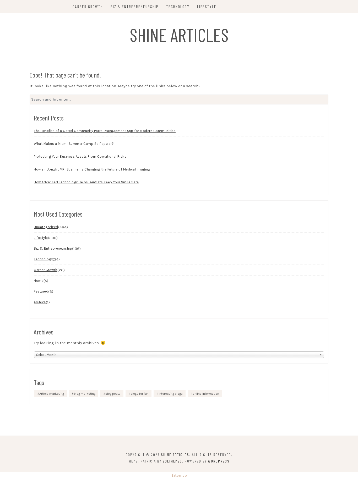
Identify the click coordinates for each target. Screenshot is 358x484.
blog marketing (84, 393)
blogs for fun (140, 393)
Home (39, 281)
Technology (177, 6)
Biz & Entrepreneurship (135, 6)
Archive (40, 302)
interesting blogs (171, 393)
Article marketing (51, 393)
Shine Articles (179, 35)
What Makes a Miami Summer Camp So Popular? (74, 144)
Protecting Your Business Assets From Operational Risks (80, 156)
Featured (41, 291)
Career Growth (88, 6)
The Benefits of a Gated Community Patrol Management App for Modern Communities (105, 131)
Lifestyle (206, 6)
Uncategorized (46, 227)
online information (206, 393)
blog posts (113, 393)
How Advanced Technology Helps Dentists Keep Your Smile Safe (86, 182)
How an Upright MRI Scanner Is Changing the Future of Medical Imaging (92, 169)
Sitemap (179, 475)
